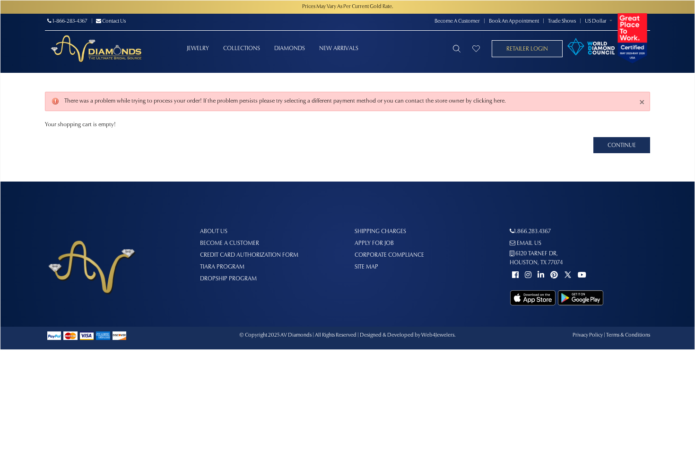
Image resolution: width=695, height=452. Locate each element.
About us (213, 232)
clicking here (488, 101)
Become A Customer (457, 21)
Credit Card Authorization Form (249, 255)
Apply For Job (374, 243)
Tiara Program (222, 267)
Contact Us (113, 21)
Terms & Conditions (628, 335)
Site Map (366, 267)
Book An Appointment (514, 21)
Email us (528, 243)
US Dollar (596, 21)
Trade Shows (562, 21)
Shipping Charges (380, 232)
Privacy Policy (588, 335)
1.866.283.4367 (532, 232)
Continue (622, 145)
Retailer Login (527, 49)
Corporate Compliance (389, 255)
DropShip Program (228, 279)
